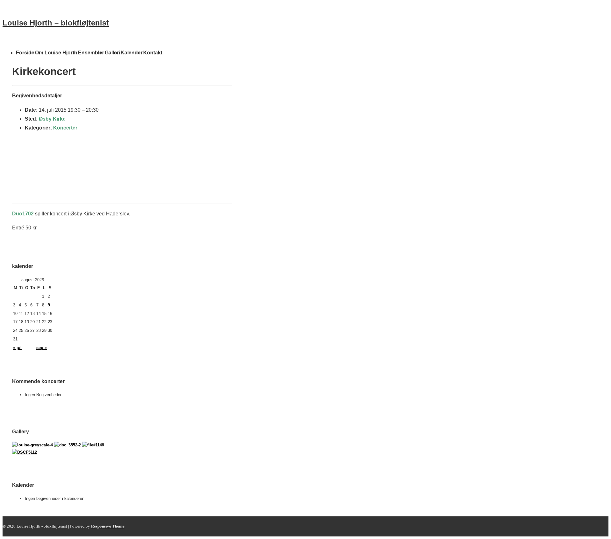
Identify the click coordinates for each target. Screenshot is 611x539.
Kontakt (152, 52)
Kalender (132, 52)
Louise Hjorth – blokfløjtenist (56, 22)
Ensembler (91, 52)
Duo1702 (23, 213)
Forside (25, 52)
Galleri (112, 52)
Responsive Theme (107, 526)
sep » (41, 347)
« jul (17, 347)
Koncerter (65, 127)
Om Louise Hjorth (56, 52)
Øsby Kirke (52, 119)
